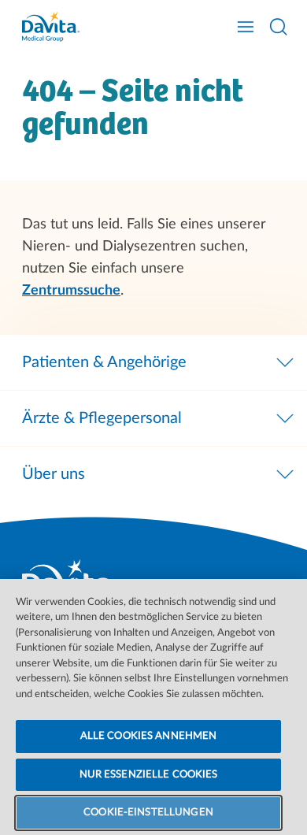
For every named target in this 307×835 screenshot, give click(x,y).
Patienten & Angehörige (104, 362)
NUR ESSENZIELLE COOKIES (149, 775)
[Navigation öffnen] (245, 27)
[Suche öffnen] (278, 27)
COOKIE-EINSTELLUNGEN (148, 812)
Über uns (53, 474)
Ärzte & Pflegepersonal (102, 418)
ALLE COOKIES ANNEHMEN (148, 736)
